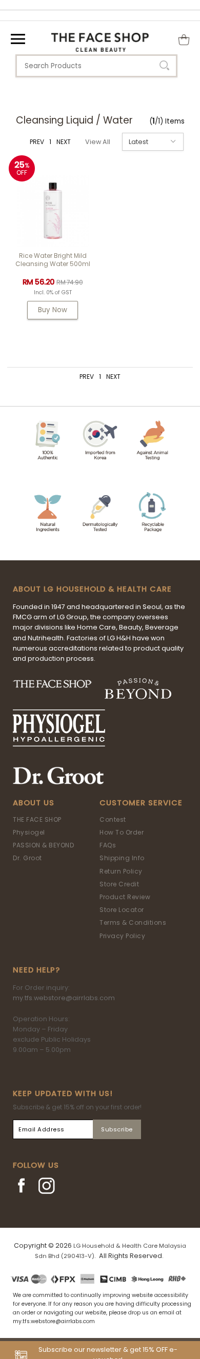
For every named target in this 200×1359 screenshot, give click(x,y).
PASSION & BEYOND (43, 845)
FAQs (107, 845)
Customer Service (141, 803)
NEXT (63, 141)
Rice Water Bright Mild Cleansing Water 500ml (52, 259)
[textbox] (96, 65)
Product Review (124, 897)
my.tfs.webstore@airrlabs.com (64, 997)
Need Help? (36, 970)
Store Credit (119, 884)
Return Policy (121, 871)
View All (97, 141)
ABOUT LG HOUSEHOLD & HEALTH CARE (92, 589)
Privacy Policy (122, 935)
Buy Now (52, 310)
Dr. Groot (27, 858)
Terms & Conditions (132, 922)
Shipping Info (122, 858)
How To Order (121, 832)
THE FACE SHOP (37, 819)
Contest (112, 819)
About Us (33, 803)
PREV (37, 141)
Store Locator (121, 909)
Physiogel (29, 832)
